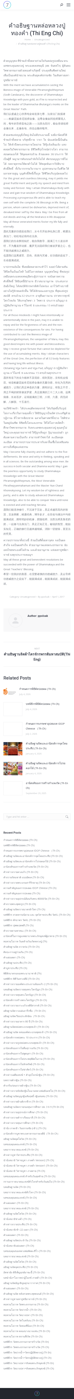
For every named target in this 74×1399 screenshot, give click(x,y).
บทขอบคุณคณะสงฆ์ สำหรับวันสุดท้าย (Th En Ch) (29, 1176)
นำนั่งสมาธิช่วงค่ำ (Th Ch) (17, 1219)
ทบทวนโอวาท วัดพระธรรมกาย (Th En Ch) (25, 1304)
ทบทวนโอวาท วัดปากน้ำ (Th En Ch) (22, 1309)
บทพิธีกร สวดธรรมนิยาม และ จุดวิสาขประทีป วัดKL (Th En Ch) (36, 914)
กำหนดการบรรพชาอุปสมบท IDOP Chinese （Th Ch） (45, 726)
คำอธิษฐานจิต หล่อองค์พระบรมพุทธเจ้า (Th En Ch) (30, 1032)
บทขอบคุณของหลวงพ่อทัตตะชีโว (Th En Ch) (27, 1251)
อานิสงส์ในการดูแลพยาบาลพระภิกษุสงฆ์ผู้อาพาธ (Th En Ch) (35, 936)
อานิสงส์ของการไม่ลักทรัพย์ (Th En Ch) (23, 1064)
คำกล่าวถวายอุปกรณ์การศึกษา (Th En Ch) (25, 1112)
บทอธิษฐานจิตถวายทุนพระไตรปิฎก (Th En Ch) (27, 989)
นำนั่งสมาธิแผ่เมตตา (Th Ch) (18, 1245)
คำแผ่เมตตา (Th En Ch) (15, 1203)
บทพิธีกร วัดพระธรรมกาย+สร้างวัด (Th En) (26, 1341)
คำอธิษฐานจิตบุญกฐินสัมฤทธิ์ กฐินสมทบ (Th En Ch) (30, 1096)
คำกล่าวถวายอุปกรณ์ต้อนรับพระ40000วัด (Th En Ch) (31, 898)
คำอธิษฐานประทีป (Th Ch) (17, 962)
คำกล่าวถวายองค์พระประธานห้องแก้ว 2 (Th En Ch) (30, 984)
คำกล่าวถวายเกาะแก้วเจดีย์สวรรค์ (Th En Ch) (27, 1005)
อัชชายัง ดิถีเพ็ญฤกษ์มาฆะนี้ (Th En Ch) (24, 1272)
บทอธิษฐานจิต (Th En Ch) (17, 1187)
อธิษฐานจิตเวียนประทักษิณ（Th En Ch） (24, 1016)
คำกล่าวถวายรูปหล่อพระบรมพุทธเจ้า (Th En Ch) (28, 1042)
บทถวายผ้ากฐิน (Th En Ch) (17, 1080)
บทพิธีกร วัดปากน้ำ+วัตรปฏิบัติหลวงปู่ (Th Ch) (27, 1357)
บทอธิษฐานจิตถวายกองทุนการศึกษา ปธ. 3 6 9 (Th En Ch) (33, 1106)
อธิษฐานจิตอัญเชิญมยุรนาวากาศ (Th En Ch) (26, 1283)
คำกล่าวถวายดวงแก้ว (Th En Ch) (20, 872)
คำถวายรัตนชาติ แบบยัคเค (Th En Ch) (23, 877)
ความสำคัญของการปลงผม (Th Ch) (21, 893)
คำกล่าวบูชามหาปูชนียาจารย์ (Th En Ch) (25, 1299)
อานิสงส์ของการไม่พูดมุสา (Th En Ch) (23, 1053)
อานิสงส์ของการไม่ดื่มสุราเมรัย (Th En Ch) (25, 1048)
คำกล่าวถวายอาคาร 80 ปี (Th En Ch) (23, 1021)
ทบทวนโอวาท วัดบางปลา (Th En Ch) (23, 1315)
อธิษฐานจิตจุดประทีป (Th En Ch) (20, 1267)
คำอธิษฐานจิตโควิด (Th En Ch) (19, 1213)
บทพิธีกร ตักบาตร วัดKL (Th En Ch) (22, 920)
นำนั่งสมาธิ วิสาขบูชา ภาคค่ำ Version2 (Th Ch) (28, 1160)
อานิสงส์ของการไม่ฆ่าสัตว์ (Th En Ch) (23, 1069)
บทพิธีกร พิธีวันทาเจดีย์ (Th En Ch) (21, 978)
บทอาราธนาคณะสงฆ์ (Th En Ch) (21, 1149)
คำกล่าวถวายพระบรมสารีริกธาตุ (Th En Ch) (26, 882)
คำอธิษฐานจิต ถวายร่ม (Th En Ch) (21, 946)
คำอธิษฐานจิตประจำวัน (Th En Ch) (22, 1240)
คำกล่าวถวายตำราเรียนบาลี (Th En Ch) (24, 1117)
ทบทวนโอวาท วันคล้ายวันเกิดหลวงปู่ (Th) (25, 941)
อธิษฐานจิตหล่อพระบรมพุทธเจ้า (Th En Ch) (26, 1026)
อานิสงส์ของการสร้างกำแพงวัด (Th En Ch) (47, 785)
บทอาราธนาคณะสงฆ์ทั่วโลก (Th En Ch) (24, 1192)
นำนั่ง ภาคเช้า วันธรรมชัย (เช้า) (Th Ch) (24, 1128)
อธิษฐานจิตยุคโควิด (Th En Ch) (19, 1139)
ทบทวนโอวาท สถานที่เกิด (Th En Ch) (23, 1336)
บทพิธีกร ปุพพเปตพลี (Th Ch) (18, 925)
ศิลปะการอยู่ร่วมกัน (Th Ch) (18, 952)
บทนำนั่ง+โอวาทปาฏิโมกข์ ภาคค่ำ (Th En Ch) (27, 1277)
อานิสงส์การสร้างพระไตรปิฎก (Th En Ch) (25, 1000)
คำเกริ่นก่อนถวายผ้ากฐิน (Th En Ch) (22, 1085)
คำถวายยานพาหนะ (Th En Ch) (19, 930)
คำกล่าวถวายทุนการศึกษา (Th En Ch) (23, 1123)
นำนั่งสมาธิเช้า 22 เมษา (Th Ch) (20, 1229)
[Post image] (9, 691)
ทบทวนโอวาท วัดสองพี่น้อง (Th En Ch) (23, 1325)
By (44, 596)
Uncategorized (27, 596)
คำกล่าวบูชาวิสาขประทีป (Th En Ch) (22, 1155)
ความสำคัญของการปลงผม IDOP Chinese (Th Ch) (29, 888)
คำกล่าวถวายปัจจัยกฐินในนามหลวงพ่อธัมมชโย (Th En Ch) (34, 1090)
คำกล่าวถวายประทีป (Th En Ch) (20, 1224)
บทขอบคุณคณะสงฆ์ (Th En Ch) (20, 1144)
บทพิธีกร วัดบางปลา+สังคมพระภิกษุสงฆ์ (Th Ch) (28, 1368)
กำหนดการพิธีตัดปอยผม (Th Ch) (37, 689)
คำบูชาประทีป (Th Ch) (15, 968)
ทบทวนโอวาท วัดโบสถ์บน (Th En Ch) (23, 1320)
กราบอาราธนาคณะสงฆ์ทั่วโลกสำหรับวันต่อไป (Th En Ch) (34, 1181)
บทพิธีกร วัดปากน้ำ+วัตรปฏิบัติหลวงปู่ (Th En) (27, 1352)
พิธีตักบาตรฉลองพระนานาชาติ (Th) (22, 973)
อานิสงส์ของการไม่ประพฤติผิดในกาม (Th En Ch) (29, 1058)
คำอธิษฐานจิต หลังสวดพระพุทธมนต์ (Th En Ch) (28, 1293)
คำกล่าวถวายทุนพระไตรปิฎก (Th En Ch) (24, 994)
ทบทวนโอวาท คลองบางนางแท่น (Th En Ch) (26, 1331)
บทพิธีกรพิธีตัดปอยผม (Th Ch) (42, 704)
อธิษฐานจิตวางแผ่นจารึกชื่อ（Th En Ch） (25, 1010)
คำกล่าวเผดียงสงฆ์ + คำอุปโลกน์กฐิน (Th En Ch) (28, 1074)
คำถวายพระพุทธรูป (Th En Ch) (19, 904)
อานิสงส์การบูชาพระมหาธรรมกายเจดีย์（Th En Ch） (31, 1133)
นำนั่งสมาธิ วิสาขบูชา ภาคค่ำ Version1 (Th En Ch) (30, 1165)
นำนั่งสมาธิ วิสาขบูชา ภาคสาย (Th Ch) (24, 1171)
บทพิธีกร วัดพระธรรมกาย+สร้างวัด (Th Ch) (26, 1347)
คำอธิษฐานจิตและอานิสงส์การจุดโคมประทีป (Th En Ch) (46, 746)
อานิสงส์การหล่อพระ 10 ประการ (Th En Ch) (26, 1037)
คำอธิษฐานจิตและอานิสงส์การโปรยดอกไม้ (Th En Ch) (45, 765)
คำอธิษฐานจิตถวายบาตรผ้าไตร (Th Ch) (24, 909)
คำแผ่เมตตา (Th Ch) (14, 957)
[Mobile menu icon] (68, 5)
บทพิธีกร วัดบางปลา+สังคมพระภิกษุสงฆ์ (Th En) (28, 1363)
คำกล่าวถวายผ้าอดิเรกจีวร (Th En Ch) (23, 1101)
